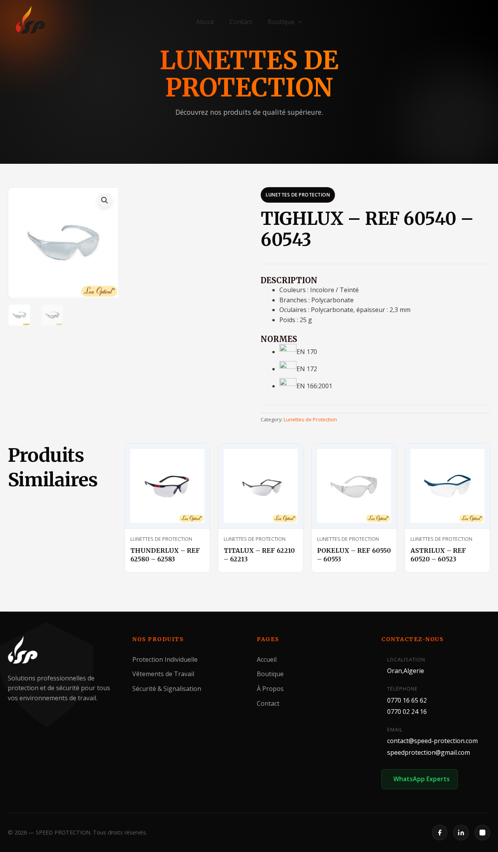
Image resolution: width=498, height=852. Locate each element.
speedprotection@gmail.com (428, 752)
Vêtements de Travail (163, 674)
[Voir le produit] (194, 456)
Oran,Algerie (405, 670)
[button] (298, 22)
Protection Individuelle (165, 659)
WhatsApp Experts (421, 779)
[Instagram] (482, 832)
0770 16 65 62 (407, 700)
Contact (241, 22)
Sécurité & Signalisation (166, 688)
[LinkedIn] (461, 832)
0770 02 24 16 (407, 711)
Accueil (267, 659)
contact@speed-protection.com (432, 740)
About (205, 22)
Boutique (281, 22)
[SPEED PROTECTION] (31, 20)
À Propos (270, 688)
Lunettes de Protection (298, 194)
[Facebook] (439, 832)
